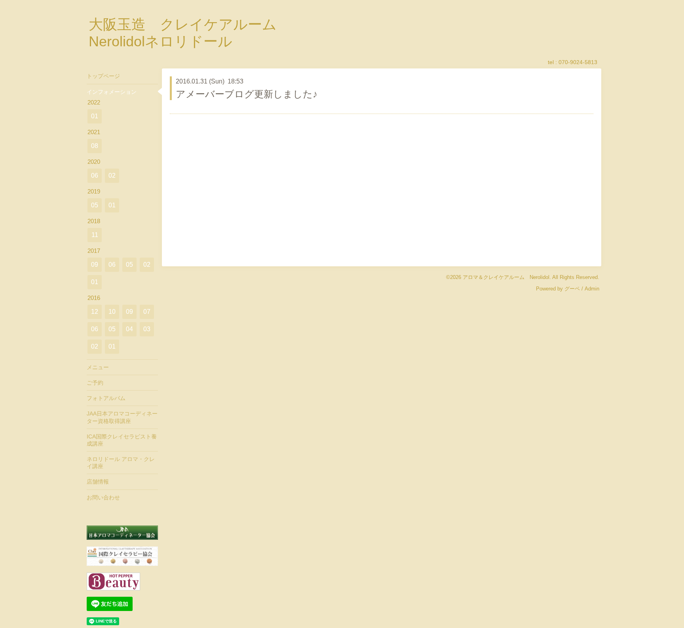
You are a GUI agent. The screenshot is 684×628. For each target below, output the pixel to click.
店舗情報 (98, 481)
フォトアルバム (106, 398)
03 (146, 329)
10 (112, 311)
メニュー (98, 367)
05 (94, 205)
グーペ (572, 289)
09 (94, 264)
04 (129, 329)
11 (94, 234)
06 (94, 175)
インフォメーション (112, 92)
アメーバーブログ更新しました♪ (246, 94)
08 (94, 145)
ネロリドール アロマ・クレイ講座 (121, 462)
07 (146, 311)
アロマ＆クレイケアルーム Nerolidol (506, 277)
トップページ (103, 76)
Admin (592, 289)
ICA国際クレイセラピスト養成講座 (122, 440)
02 (112, 175)
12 (94, 311)
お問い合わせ (103, 497)
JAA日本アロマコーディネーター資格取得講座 (122, 417)
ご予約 (95, 382)
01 (94, 116)
